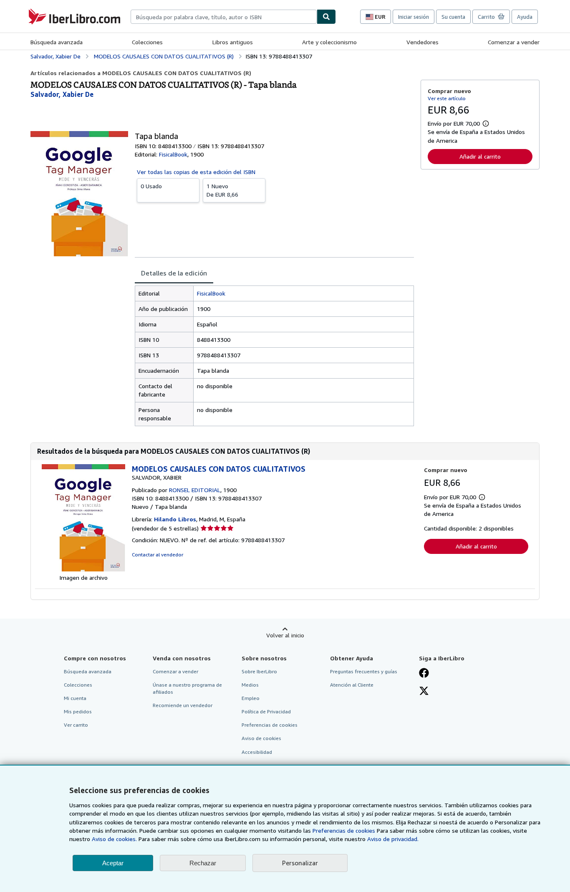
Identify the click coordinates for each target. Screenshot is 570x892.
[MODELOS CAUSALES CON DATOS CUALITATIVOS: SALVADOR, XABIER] (83, 569)
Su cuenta (453, 16)
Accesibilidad (257, 752)
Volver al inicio (285, 635)
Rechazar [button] (202, 863)
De (222, 190)
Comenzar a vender (514, 41)
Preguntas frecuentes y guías (363, 671)
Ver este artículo (447, 98)
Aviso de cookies (261, 738)
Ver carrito (76, 725)
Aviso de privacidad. (393, 838)
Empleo (251, 698)
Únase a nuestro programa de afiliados (187, 688)
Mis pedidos (78, 711)
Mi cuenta (75, 698)
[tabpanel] (274, 356)
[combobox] (224, 17)
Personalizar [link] (300, 863)
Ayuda (524, 16)
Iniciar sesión (413, 16)
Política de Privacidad (266, 711)
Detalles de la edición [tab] (174, 273)
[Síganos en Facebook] (424, 674)
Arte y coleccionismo (329, 41)
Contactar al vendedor (157, 554)
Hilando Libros (175, 519)
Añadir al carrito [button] (480, 156)
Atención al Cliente (351, 685)
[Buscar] (326, 17)
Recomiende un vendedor (182, 705)
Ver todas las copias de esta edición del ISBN (196, 171)
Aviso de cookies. (114, 838)
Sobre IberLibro (259, 671)
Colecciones (147, 41)
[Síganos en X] (424, 692)
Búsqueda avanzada (56, 41)
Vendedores (422, 41)
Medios (250, 685)
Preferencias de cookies (344, 830)
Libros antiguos (232, 41)
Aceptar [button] (113, 863)
